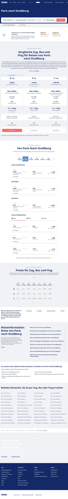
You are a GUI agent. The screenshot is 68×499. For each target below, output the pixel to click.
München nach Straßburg (7, 411)
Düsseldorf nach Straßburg (24, 417)
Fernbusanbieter (22, 470)
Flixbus (19, 476)
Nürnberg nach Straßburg (40, 420)
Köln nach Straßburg (6, 417)
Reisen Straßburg (30, 430)
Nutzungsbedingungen (27, 495)
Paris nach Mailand (55, 399)
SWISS (36, 470)
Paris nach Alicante (6, 402)
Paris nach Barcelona (55, 396)
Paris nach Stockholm (55, 402)
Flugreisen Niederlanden (40, 476)
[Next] (54, 159)
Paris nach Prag (38, 402)
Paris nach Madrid (55, 393)
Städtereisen (54, 470)
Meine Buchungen (48, 2)
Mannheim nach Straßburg (8, 423)
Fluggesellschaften (39, 472)
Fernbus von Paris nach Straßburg (43, 372)
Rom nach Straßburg (55, 411)
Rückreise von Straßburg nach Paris (11, 372)
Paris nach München (6, 396)
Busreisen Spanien (22, 485)
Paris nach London (38, 393)
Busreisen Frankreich (23, 483)
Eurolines (20, 474)
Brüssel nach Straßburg (56, 417)
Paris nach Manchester (40, 399)
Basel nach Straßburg (23, 411)
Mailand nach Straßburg (7, 414)
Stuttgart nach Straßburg (40, 417)
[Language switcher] (39, 2)
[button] (31, 20)
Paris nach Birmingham (7, 408)
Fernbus (14, 2)
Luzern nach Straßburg (7, 420)
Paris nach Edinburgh (23, 408)
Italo (2, 485)
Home (2, 430)
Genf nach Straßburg (39, 411)
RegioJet (20, 472)
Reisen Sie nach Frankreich (17, 430)
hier (50, 258)
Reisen (7, 430)
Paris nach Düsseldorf (56, 405)
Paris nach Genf (38, 396)
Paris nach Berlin (22, 393)
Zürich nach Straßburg (39, 408)
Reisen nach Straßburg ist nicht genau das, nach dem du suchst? (16, 377)
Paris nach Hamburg (6, 405)
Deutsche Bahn (5, 472)
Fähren (23, 2)
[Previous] (14, 284)
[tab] (18, 218)
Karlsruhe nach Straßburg (24, 423)
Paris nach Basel (22, 396)
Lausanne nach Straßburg (24, 420)
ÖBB (2, 483)
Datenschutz (39, 495)
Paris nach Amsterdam (6, 399)
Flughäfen (37, 474)
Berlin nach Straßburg (56, 408)
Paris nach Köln (38, 405)
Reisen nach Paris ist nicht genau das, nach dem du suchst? (49, 374)
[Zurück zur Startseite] (5, 2)
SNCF (2, 480)
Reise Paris (53, 474)
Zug (10, 2)
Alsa (19, 478)
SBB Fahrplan (4, 476)
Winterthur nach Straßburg (57, 420)
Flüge (19, 2)
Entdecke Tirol (54, 476)
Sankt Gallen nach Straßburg (41, 423)
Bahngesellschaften (6, 470)
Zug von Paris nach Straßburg (9, 374)
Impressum (17, 495)
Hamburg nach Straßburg (40, 414)
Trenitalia (3, 478)
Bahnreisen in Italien (6, 474)
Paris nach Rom (21, 399)
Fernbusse (20, 467)
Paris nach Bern (21, 402)
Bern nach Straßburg (23, 414)
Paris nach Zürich (5, 393)
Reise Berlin (54, 472)
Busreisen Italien (22, 480)
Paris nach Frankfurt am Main (25, 405)
